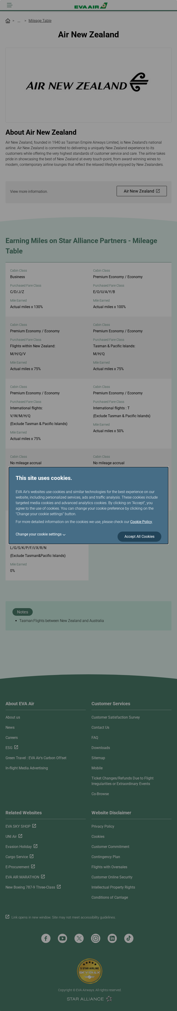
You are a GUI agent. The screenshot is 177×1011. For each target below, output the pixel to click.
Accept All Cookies (139, 536)
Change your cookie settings (39, 534)
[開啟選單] (10, 5)
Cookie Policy (141, 522)
